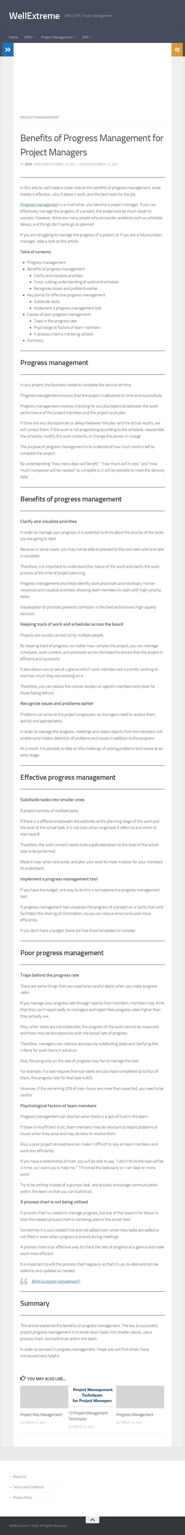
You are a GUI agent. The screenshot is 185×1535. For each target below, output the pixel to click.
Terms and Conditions (28, 1487)
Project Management (57, 37)
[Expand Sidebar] (8, 49)
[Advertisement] (92, 76)
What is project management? (56, 1281)
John (28, 164)
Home (13, 37)
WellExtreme (34, 15)
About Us (19, 1477)
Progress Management (134, 1414)
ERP (85, 37)
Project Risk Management (41, 1414)
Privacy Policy (22, 1497)
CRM (27, 37)
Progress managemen (39, 204)
